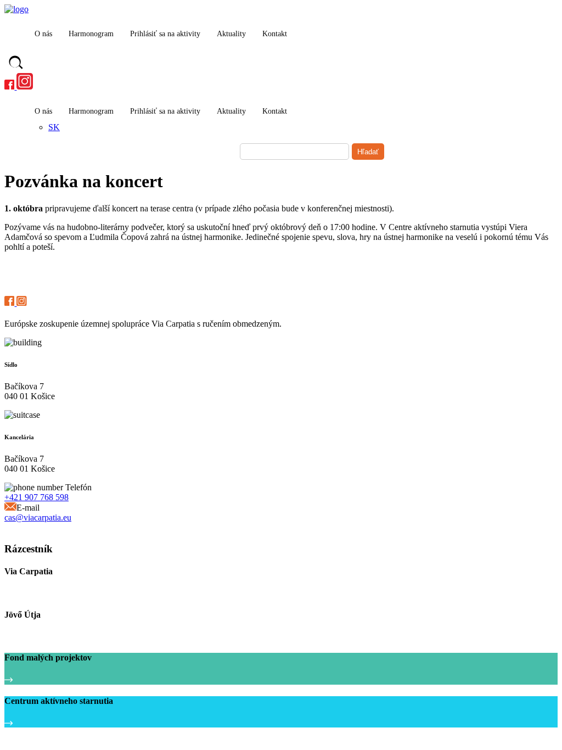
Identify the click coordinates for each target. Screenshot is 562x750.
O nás (43, 34)
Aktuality (231, 34)
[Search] (15, 63)
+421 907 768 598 (36, 497)
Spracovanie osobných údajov (50, 528)
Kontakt (274, 34)
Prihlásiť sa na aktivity (165, 34)
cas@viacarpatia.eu (37, 517)
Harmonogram (91, 34)
